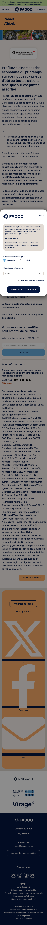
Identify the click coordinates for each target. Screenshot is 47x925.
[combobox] (23, 273)
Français (11, 260)
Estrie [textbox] (8, 273)
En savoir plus (10, 238)
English (27, 260)
